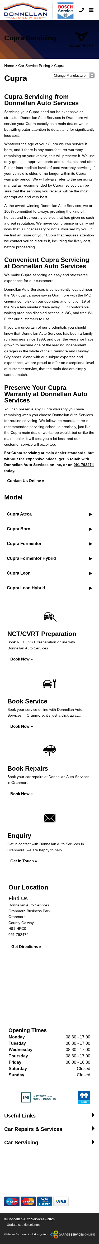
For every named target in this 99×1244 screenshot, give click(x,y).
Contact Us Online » (25, 480)
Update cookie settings (23, 1225)
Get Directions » (26, 946)
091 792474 (84, 465)
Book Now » (21, 659)
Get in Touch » (23, 861)
